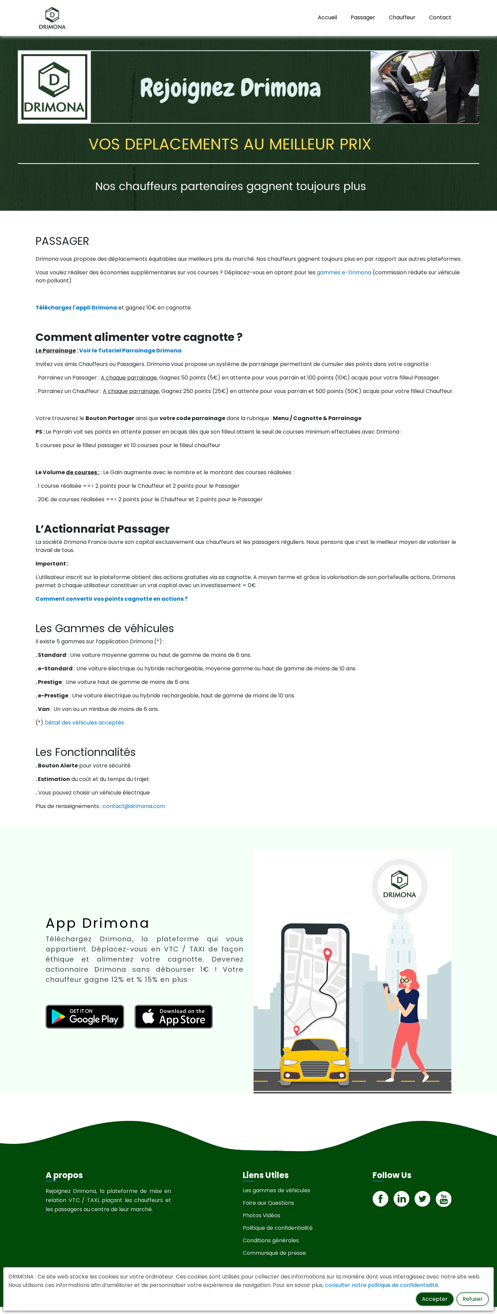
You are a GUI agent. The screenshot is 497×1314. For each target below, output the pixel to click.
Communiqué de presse (274, 1253)
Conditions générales (271, 1240)
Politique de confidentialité (278, 1228)
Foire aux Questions (268, 1203)
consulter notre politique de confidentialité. (382, 1285)
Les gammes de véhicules (276, 1190)
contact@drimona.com (134, 806)
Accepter (435, 1299)
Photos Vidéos (261, 1215)
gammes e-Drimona (344, 272)
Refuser (473, 1299)
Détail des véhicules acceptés (84, 723)
